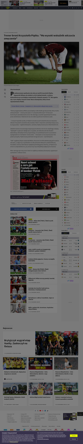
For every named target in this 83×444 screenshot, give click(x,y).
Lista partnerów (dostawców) (43, 439)
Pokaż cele (74, 439)
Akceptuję (74, 435)
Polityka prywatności (14, 441)
